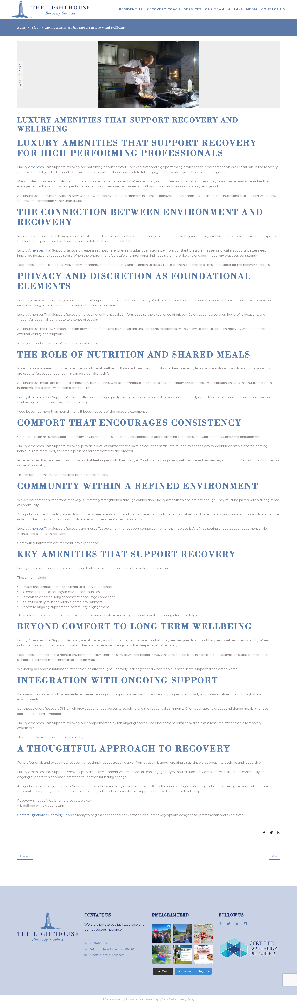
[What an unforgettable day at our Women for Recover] (203, 933)
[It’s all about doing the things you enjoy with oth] (182, 954)
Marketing (152, 999)
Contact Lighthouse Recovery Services (46, 815)
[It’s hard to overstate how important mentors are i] (161, 933)
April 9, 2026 (20, 74)
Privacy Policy (187, 999)
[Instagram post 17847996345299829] (203, 954)
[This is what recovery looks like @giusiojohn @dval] (182, 933)
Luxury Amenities (30, 167)
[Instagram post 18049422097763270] (161, 954)
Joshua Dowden (135, 999)
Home (21, 27)
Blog (35, 27)
